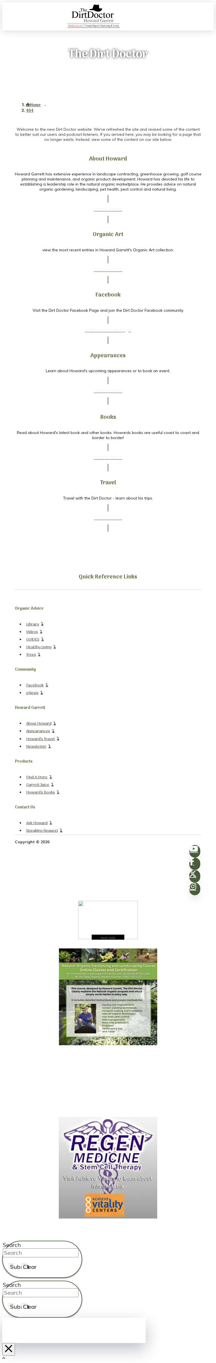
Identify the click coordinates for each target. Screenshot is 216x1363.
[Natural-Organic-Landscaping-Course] (108, 1043)
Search (12, 1244)
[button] (210, 16)
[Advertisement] (108, 1081)
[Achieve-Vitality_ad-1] (108, 1217)
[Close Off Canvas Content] (8, 1349)
